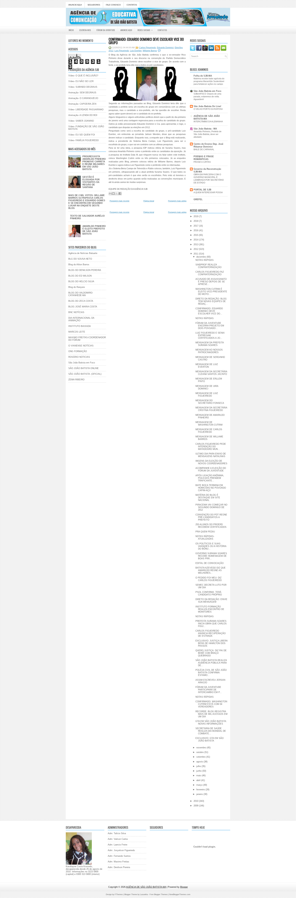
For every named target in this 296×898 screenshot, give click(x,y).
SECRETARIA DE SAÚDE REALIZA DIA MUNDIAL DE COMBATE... (210, 731)
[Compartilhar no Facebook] (120, 193)
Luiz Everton (136, 50)
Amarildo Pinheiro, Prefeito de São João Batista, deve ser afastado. (207, 134)
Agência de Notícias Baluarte (82, 253)
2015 (196, 235)
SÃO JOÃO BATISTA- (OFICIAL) (84, 374)
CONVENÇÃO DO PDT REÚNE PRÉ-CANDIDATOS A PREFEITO (211, 517)
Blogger (184, 887)
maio (199, 775)
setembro (201, 757)
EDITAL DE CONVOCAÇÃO (209, 563)
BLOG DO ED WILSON (80, 276)
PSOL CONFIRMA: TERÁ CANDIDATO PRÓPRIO (208, 593)
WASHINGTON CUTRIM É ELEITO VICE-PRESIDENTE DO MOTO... (211, 291)
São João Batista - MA (205, 128)
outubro (200, 752)
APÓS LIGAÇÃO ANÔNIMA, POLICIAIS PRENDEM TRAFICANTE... (209, 478)
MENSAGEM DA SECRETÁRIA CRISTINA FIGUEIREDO (211, 408)
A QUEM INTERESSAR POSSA (208, 192)
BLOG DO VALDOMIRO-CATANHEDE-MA (80, 294)
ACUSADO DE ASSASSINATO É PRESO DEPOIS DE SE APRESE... (211, 281)
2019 (196, 216)
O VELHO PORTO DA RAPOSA (208, 109)
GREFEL (198, 199)
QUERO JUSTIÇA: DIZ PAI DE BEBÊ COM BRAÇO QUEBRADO (211, 653)
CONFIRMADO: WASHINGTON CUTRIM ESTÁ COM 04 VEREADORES (211, 704)
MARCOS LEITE (76, 331)
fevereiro (201, 789)
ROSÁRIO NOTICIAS (79, 357)
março (199, 785)
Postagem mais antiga (177, 201)
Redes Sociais (145, 30)
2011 (196, 253)
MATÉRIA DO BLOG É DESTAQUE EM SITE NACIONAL (207, 497)
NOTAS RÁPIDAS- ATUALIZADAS (204, 537)
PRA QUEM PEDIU (205, 531)
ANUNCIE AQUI (75, 5)
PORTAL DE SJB (202, 189)
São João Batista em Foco (81, 362)
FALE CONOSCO (113, 5)
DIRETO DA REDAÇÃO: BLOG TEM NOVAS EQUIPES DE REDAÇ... (211, 301)
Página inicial (148, 201)
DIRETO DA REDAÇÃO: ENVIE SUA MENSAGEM (211, 600)
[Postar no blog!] (113, 193)
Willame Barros (150, 50)
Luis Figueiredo (121, 50)
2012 (196, 249)
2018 (196, 221)
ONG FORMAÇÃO (77, 351)
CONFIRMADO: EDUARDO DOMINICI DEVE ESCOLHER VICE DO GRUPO (146, 41)
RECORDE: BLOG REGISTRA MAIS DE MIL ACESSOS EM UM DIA (211, 714)
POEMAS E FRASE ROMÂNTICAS (204, 157)
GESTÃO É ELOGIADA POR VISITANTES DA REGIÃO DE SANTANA (91, 182)
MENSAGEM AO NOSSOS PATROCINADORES (209, 351)
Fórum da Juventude (105, 30)
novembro (201, 747)
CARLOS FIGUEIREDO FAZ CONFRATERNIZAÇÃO (209, 273)
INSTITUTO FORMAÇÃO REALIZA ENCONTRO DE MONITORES (209, 609)
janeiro (200, 794)
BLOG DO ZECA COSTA (80, 301)
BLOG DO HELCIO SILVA (81, 281)
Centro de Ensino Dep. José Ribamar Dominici (208, 145)
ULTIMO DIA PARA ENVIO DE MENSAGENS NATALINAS (210, 455)
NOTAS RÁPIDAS (204, 260)
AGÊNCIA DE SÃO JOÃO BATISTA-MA (207, 117)
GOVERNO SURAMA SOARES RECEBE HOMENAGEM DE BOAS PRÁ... (211, 556)
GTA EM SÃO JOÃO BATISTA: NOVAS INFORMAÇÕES (211, 722)
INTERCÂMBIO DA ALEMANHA (208, 121)
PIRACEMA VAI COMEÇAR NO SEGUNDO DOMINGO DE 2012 (211, 507)
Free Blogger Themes (159, 894)
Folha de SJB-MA (203, 75)
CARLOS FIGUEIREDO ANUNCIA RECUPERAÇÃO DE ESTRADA (210, 633)
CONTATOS (132, 5)
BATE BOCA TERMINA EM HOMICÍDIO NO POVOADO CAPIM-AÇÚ (210, 488)
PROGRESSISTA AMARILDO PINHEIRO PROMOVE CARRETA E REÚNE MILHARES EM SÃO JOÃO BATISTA (94, 163)
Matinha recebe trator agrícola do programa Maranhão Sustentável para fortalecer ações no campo (209, 81)
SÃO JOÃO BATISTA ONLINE (83, 368)
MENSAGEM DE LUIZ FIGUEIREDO (206, 394)
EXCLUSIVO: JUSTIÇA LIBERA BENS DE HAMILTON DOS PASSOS (211, 643)
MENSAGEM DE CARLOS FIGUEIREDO (208, 430)
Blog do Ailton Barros (78, 264)
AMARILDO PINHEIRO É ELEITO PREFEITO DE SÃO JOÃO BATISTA (94, 230)
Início (71, 30)
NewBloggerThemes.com (179, 894)
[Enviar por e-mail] (110, 193)
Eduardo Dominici (165, 47)
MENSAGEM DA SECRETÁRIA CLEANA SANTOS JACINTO (211, 372)
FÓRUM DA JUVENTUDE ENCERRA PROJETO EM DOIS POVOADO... (209, 325)
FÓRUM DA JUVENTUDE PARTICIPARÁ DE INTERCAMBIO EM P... (208, 690)
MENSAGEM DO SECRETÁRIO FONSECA (209, 401)
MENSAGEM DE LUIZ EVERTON (206, 365)
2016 (196, 230)
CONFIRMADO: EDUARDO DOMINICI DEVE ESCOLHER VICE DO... (209, 311)
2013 (196, 244)
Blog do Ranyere (76, 287)
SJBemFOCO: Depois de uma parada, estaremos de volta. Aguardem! (207, 97)
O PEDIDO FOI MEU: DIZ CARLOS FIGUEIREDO (208, 579)
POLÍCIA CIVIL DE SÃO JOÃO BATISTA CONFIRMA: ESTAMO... (211, 672)
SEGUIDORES (94, 5)
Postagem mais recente (119, 201)
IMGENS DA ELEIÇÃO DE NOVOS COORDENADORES (211, 462)
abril (198, 780)
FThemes (119, 894)
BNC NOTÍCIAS (76, 312)
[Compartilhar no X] (116, 193)
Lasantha (144, 894)
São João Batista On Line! (207, 106)
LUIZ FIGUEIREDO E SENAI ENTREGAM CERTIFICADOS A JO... (210, 335)
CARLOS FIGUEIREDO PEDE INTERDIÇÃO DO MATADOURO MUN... (210, 446)
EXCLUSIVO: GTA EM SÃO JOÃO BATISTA (209, 739)
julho (199, 766)
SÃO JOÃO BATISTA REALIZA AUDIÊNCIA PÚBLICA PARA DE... (211, 663)
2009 (196, 805)
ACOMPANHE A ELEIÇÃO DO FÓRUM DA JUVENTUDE (210, 469)
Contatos (162, 30)
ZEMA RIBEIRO (76, 379)
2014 (196, 239)
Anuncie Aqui (126, 30)
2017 (196, 225)
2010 (196, 801)
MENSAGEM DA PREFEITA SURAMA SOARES (209, 343)
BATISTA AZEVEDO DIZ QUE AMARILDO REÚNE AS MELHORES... (210, 570)
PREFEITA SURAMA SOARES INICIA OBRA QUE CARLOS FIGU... (211, 623)
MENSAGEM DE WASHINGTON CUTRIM (209, 423)
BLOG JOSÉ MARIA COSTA (82, 306)
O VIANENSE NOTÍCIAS (81, 345)
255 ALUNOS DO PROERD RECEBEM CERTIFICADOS (210, 525)
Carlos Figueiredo (147, 47)
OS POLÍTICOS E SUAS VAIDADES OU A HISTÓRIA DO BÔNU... (210, 546)
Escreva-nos (85, 30)
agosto (200, 761)
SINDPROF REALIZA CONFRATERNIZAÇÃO (208, 266)
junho (199, 771)
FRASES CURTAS (202, 162)
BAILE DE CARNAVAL (204, 149)
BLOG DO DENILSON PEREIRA (84, 270)
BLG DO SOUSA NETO (80, 259)
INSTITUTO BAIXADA (79, 326)
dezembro (201, 256)
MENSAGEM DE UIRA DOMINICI (206, 387)
